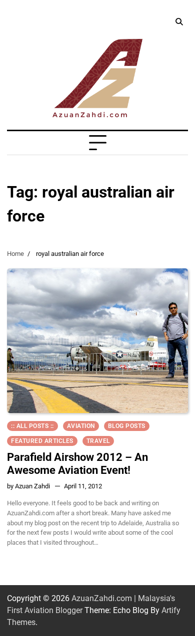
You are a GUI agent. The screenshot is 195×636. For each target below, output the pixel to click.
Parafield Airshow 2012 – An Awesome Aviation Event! (77, 463)
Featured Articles (42, 440)
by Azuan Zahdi (28, 486)
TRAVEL (98, 440)
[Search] (179, 22)
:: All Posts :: (32, 426)
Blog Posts (127, 426)
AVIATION (81, 426)
